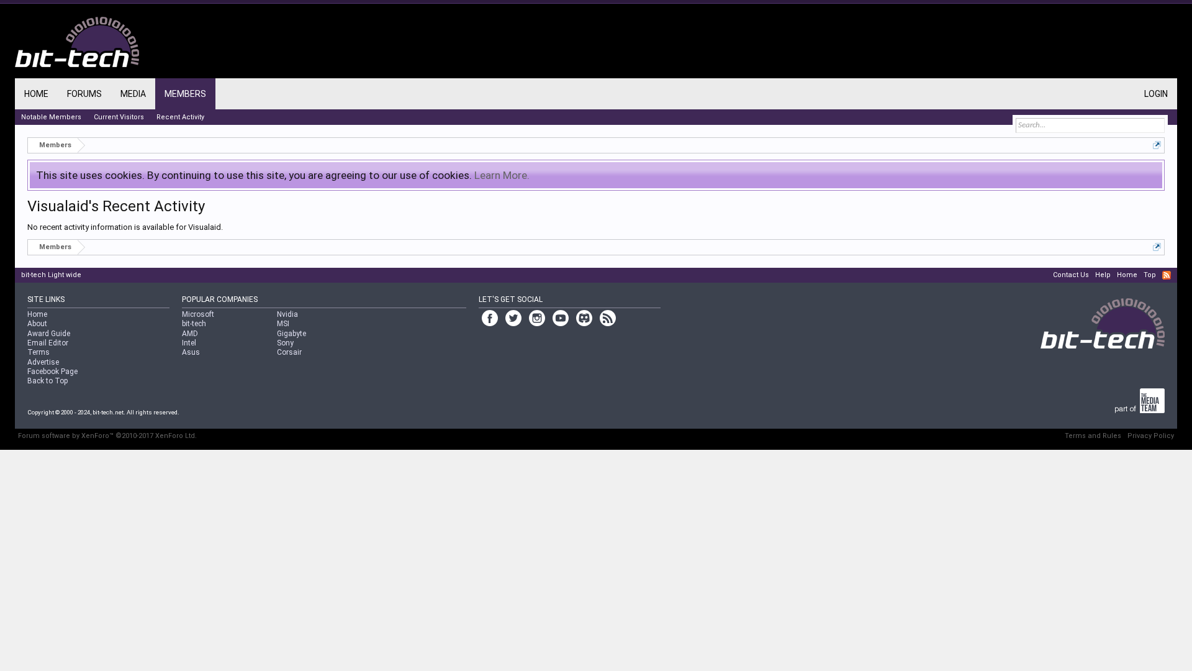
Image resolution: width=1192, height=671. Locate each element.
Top (1150, 275)
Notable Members (51, 117)
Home (36, 94)
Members (185, 94)
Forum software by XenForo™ (107, 436)
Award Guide (48, 333)
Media (133, 94)
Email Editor (47, 343)
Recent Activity (180, 117)
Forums (84, 94)
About (37, 323)
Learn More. (502, 175)
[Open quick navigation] (1157, 145)
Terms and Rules (1093, 436)
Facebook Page (52, 371)
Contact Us (1071, 275)
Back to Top (47, 381)
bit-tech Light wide (51, 275)
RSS (1166, 275)
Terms (38, 352)
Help (1103, 275)
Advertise (43, 362)
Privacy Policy (1150, 436)
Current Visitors (119, 117)
